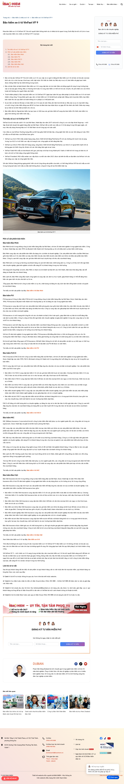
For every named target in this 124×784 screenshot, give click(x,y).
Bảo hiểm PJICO (15, 59)
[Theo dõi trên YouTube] (85, 663)
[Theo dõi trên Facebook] (76, 663)
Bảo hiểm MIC (14, 62)
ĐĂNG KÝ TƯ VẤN (72, 644)
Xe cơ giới (72, 4)
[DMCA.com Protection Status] (106, 753)
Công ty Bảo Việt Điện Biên (56, 711)
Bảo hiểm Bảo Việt (16, 64)
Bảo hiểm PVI (14, 57)
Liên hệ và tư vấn (12, 67)
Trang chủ (6, 18)
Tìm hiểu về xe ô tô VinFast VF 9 (17, 49)
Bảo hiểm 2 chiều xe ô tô (20, 18)
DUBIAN (38, 664)
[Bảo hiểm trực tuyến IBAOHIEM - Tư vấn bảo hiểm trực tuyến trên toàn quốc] (11, 4)
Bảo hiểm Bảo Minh (16, 54)
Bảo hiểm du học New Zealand (79, 711)
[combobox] (98, 47)
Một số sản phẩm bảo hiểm (16, 52)
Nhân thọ (100, 4)
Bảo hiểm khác (112, 4)
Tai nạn (90, 4)
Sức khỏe (62, 4)
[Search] (122, 4)
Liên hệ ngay (11, 778)
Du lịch (82, 4)
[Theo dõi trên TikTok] (80, 663)
